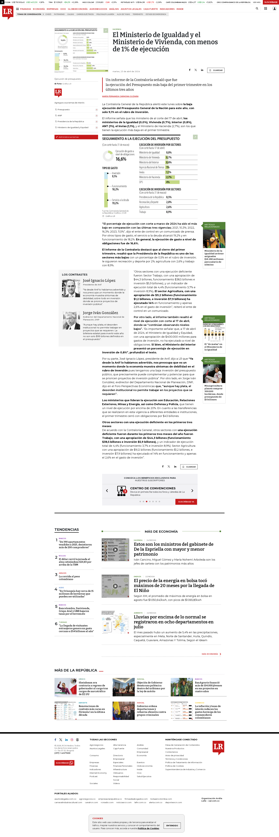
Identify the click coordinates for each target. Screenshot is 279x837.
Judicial (140, 679)
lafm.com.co (140, 802)
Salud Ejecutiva (144, 776)
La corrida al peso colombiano (69, 578)
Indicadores (95, 769)
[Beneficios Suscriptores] (265, 8)
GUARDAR (218, 70)
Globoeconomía (144, 766)
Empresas (94, 762)
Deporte (83, 703)
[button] (106, 491)
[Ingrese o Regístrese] (274, 8)
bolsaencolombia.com (161, 799)
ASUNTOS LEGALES (131, 9)
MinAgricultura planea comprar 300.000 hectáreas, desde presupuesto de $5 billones (213, 392)
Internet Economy (98, 773)
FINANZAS (25, 9)
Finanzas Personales (122, 766)
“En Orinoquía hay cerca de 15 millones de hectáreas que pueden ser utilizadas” (76, 594)
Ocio (139, 773)
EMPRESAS (52, 9)
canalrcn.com (91, 802)
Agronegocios (96, 745)
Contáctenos (171, 752)
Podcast (94, 776)
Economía (141, 755)
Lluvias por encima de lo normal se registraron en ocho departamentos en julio (174, 621)
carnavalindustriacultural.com (68, 802)
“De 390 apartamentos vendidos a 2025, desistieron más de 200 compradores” (75, 545)
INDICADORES (167, 9)
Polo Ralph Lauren (105, 14)
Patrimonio (59, 14)
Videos (116, 783)
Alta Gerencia (119, 745)
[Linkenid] (67, 740)
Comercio (199, 703)
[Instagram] (73, 740)
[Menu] (18, 9)
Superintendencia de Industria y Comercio (185, 769)
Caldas (70, 14)
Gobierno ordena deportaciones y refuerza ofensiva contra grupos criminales (151, 710)
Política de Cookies (148, 828)
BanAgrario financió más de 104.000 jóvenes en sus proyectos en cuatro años (208, 687)
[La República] (7, 13)
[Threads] (78, 740)
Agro (61, 588)
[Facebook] (189, 70)
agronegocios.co (87, 799)
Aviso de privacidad (174, 755)
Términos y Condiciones (176, 759)
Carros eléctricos (85, 14)
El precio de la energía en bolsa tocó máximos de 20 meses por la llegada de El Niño (174, 585)
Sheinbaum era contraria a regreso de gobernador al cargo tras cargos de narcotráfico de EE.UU (93, 688)
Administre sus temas (68, 137)
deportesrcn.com (173, 802)
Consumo (94, 755)
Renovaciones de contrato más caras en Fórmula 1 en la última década (92, 710)
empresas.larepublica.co (110, 799)
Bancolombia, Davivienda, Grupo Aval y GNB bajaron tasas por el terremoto (74, 611)
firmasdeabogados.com (136, 799)
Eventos (140, 762)
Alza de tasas (123, 14)
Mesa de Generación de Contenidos (182, 745)
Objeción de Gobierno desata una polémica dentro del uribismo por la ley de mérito (151, 687)
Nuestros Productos (174, 748)
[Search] (257, 8)
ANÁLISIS (114, 9)
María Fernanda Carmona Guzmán (120, 96)
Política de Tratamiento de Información (183, 762)
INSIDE (180, 9)
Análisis (62, 573)
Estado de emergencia (156, 14)
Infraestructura (120, 769)
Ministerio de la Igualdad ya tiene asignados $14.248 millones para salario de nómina (214, 258)
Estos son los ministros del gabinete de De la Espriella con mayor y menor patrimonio (173, 549)
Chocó (48, 14)
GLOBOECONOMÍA (77, 9)
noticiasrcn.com (124, 802)
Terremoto (138, 14)
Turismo (63, 622)
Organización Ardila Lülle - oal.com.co (211, 799)
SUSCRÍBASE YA (186, 502)
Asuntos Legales (97, 748)
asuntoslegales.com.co (65, 799)
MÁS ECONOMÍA (210, 654)
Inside (139, 769)
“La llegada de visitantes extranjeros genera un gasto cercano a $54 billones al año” (76, 628)
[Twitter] (195, 70)
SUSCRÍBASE (271, 2)
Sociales (94, 783)
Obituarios (118, 773)
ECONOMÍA (39, 9)
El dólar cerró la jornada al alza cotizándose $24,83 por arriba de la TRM (75, 562)
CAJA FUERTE (150, 9)
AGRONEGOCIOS (98, 9)
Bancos (62, 538)
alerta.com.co (155, 802)
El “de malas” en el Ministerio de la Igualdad (213, 347)
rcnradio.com (107, 802)
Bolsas (62, 556)
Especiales (118, 762)
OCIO (63, 9)
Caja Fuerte (118, 748)
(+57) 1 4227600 (62, 753)
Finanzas (94, 766)
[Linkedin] (202, 70)
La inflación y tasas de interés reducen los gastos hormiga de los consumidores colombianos (208, 712)
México (82, 679)
